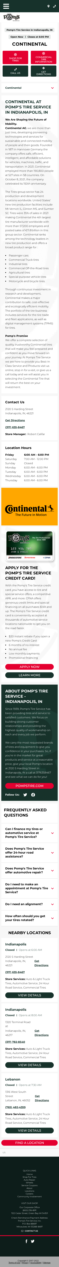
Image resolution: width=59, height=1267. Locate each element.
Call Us (15, 73)
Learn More (29, 675)
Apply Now (29, 667)
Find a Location (29, 1143)
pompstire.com (29, 786)
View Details (29, 995)
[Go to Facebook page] (26, 1242)
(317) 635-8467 (15, 972)
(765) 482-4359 (15, 1107)
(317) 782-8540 (15, 1041)
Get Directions (41, 70)
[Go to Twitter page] (32, 1242)
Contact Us (31, 1231)
